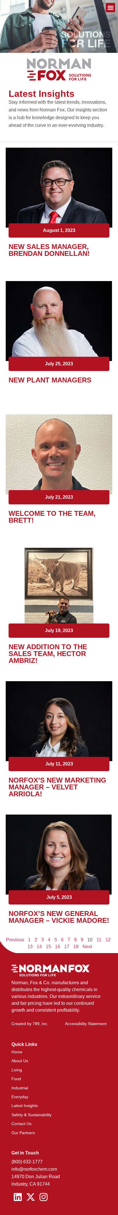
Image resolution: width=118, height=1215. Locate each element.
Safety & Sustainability (31, 1114)
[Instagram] (43, 1197)
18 (75, 946)
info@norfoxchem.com (34, 1169)
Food (16, 1078)
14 (39, 946)
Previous (15, 939)
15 (48, 946)
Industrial (19, 1088)
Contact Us (21, 1123)
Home (16, 1052)
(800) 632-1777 (27, 1161)
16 (57, 946)
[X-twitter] (30, 1197)
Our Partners (23, 1132)
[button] (110, 7)
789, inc (40, 1023)
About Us (19, 1060)
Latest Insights (24, 1105)
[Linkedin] (17, 1197)
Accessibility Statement (86, 1023)
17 (66, 946)
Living (16, 1070)
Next (87, 946)
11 (99, 939)
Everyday (19, 1096)
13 (30, 946)
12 (108, 939)
